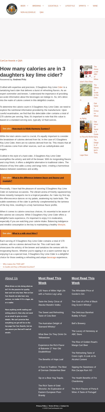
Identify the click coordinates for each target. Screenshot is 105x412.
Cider (60, 87)
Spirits (82, 6)
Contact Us (65, 406)
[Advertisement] (52, 37)
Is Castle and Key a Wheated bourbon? (19, 267)
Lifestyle (70, 6)
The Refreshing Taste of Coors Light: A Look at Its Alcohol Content (84, 356)
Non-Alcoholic (28, 12)
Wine (95, 6)
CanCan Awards (7, 60)
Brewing (37, 6)
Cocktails (53, 6)
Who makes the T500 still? (13, 264)
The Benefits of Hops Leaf (50, 359)
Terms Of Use (54, 406)
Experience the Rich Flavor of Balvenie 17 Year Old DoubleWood (51, 348)
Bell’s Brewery (79, 323)
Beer (23, 6)
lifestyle (61, 224)
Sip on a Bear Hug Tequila (50, 378)
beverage (51, 257)
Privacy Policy (41, 406)
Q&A (41, 12)
